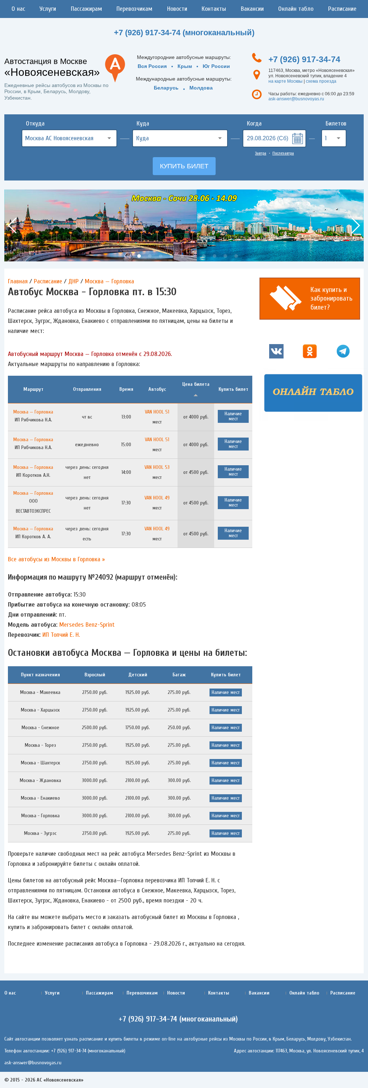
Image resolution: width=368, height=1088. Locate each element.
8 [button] (204, 256)
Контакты (214, 9)
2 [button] (139, 256)
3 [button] (150, 256)
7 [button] (193, 256)
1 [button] (128, 256)
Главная (18, 281)
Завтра (260, 153)
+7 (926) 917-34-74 (304, 59)
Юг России (216, 66)
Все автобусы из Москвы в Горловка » (56, 559)
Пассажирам (86, 9)
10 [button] (225, 256)
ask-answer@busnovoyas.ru (296, 98)
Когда (254, 123)
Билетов (336, 123)
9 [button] (214, 256)
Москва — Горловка (109, 281)
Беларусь (166, 88)
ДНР (73, 281)
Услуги (48, 9)
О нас (18, 9)
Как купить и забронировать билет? (331, 298)
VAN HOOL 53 (157, 467)
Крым (185, 66)
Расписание (342, 9)
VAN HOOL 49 (157, 498)
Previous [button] (13, 225)
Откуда (35, 123)
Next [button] (355, 225)
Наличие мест (233, 416)
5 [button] (171, 256)
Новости (177, 9)
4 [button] (160, 256)
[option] (184, 225)
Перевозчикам (134, 9)
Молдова (201, 88)
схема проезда (321, 81)
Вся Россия (152, 66)
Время (126, 389)
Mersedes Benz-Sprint (87, 624)
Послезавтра (283, 153)
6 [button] (182, 256)
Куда (143, 123)
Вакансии (252, 9)
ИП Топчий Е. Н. (61, 635)
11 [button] (236, 256)
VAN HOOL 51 (157, 412)
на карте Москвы (285, 81)
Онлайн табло (295, 9)
